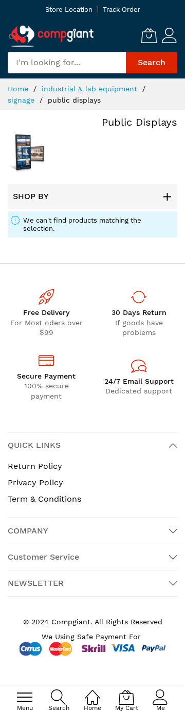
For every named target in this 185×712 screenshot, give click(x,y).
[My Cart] (149, 35)
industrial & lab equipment (91, 89)
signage (22, 100)
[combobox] (67, 62)
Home (19, 89)
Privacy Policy (35, 482)
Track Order (121, 9)
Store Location (68, 9)
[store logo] (51, 36)
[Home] (92, 692)
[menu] (24, 697)
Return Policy (35, 466)
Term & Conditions (44, 499)
